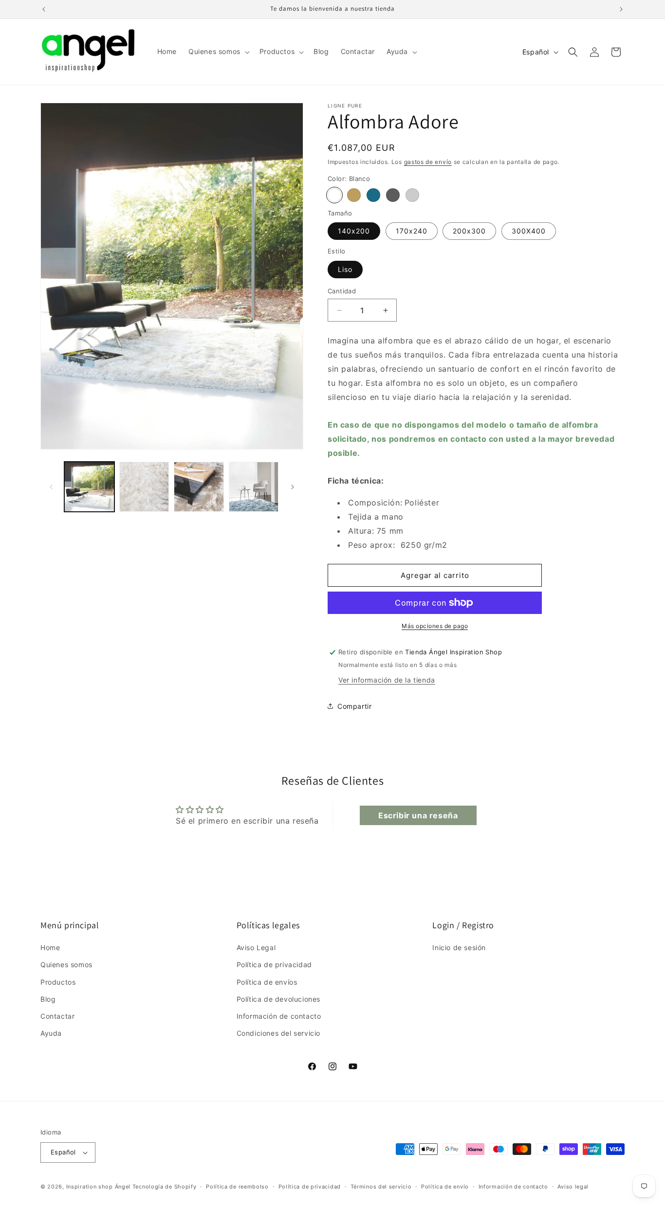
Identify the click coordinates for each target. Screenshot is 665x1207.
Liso (345, 269)
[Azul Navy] (373, 195)
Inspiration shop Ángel (99, 1186)
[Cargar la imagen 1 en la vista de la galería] (89, 487)
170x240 (411, 231)
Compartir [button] (354, 706)
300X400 (529, 231)
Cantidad (342, 291)
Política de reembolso (237, 1186)
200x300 (469, 231)
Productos (57, 982)
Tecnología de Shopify (164, 1186)
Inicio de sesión (459, 947)
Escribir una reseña (418, 815)
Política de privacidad (274, 964)
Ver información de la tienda (386, 680)
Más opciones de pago (435, 626)
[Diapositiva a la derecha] (292, 487)
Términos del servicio (381, 1186)
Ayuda (51, 1033)
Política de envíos (267, 982)
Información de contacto (279, 1016)
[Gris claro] (412, 195)
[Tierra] (354, 195)
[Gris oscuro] (393, 195)
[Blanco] (334, 195)
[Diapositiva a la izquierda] (51, 487)
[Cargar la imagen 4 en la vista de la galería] (254, 487)
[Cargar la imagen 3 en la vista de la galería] (199, 487)
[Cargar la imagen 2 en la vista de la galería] (144, 487)
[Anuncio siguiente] (621, 9)
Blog (47, 999)
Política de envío (445, 1186)
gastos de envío (428, 161)
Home (50, 947)
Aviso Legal (256, 947)
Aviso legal (573, 1186)
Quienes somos (66, 964)
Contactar (57, 1016)
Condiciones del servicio (278, 1033)
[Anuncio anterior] (44, 9)
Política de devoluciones (278, 999)
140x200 (354, 231)
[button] (218, 51)
